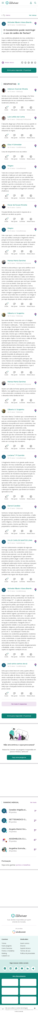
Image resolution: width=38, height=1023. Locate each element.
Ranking (4, 953)
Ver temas (32, 15)
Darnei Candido (13, 506)
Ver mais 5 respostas (19, 704)
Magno (10, 166)
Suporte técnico (25, 948)
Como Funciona (7, 948)
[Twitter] (28, 62)
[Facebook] (25, 62)
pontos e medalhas (23, 865)
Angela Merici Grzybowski (18, 829)
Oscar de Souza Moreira (17, 205)
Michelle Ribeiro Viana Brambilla (20, 22)
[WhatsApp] (22, 62)
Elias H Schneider (14, 145)
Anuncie (22, 946)
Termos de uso (25, 951)
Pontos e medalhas (8, 951)
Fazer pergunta (7, 946)
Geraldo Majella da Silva (18, 810)
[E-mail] (35, 62)
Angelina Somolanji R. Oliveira (18, 848)
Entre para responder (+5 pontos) (19, 70)
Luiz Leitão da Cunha (16, 117)
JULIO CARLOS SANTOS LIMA (19, 540)
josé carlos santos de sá (17, 664)
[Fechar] (35, 1008)
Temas (4, 943)
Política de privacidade (27, 953)
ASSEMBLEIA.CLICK (18, 839)
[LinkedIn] (32, 62)
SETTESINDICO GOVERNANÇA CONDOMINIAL (18, 819)
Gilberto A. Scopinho (15, 313)
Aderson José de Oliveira (17, 89)
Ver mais (33, 802)
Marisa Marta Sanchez (16, 261)
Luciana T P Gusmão (15, 455)
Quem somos (24, 943)
